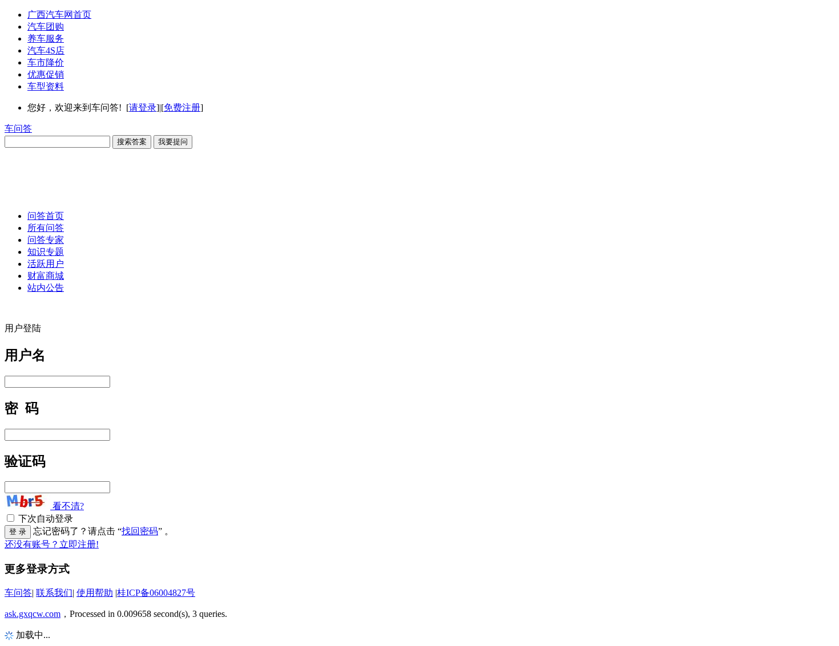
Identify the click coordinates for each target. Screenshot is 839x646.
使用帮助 (94, 593)
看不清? (67, 506)
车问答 (18, 128)
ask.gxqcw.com (32, 614)
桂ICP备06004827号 (156, 593)
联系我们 (54, 593)
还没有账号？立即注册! (52, 544)
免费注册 (182, 107)
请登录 (142, 107)
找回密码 (140, 531)
